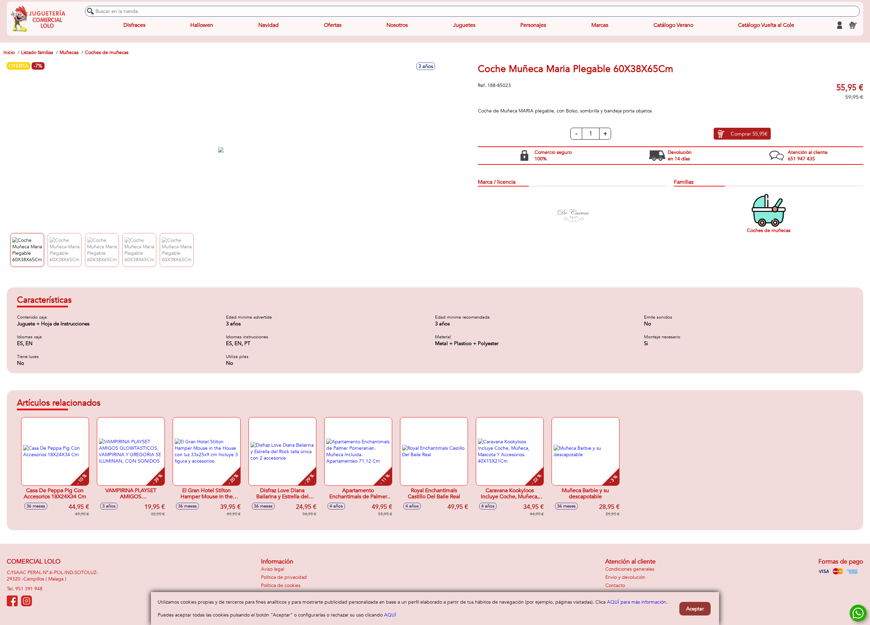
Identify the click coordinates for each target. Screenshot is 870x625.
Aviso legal (272, 569)
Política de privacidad (284, 577)
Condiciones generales (629, 569)
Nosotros (397, 25)
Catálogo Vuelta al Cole (766, 25)
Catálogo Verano (673, 25)
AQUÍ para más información (636, 602)
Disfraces (134, 25)
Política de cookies (280, 585)
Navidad (268, 25)
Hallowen (201, 25)
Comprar (749, 133)
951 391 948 (28, 589)
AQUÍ (390, 615)
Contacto (615, 585)
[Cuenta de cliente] (839, 25)
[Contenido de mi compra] (853, 25)
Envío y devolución (625, 577)
